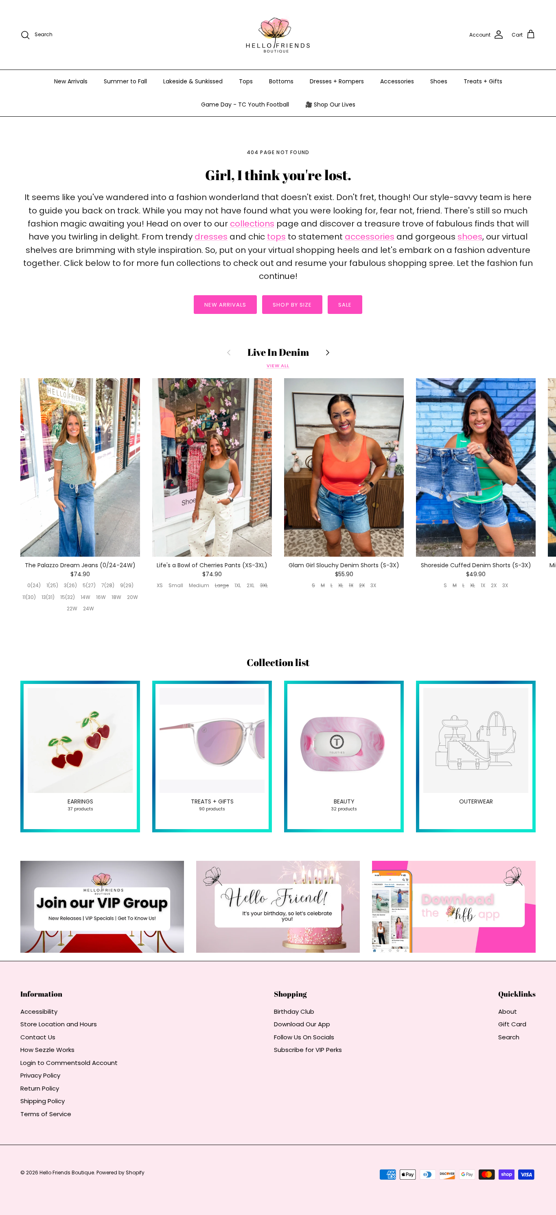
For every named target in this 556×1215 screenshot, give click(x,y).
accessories (369, 236)
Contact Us (37, 1037)
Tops (246, 81)
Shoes (438, 81)
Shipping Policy (42, 1101)
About (507, 1011)
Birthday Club (294, 1011)
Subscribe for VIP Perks (308, 1049)
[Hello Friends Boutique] (278, 34)
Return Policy (39, 1088)
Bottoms (281, 81)
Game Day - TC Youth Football (245, 104)
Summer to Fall (125, 81)
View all (278, 365)
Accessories (397, 81)
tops (276, 236)
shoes (469, 236)
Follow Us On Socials (304, 1037)
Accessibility (38, 1011)
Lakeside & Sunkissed (193, 81)
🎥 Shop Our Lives (330, 104)
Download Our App (302, 1024)
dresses (211, 236)
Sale (345, 305)
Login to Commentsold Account (69, 1062)
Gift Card (512, 1024)
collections (252, 223)
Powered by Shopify (120, 1172)
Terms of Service (45, 1114)
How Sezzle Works (47, 1049)
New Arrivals (71, 81)
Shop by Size (292, 305)
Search (508, 1037)
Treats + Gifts (483, 81)
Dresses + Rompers (337, 81)
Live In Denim (278, 352)
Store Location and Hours (58, 1024)
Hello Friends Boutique (66, 1172)
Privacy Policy (40, 1075)
